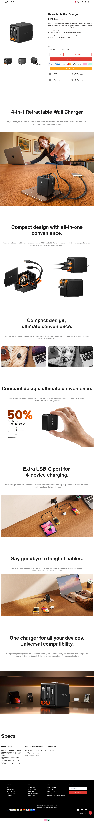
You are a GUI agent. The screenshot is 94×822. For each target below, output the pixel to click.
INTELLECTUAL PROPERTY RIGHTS (56, 795)
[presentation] (43, 61)
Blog (8, 787)
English (78, 2)
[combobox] (78, 1)
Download (9, 795)
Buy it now (71, 59)
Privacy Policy (31, 795)
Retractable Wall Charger (63, 14)
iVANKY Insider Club (52, 787)
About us (49, 793)
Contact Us (50, 789)
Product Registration (12, 791)
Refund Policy (31, 791)
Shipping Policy (32, 789)
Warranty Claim (11, 793)
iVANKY (85, 813)
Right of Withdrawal (33, 793)
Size (49, 46)
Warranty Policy (32, 787)
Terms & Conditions (52, 791)
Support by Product (12, 789)
